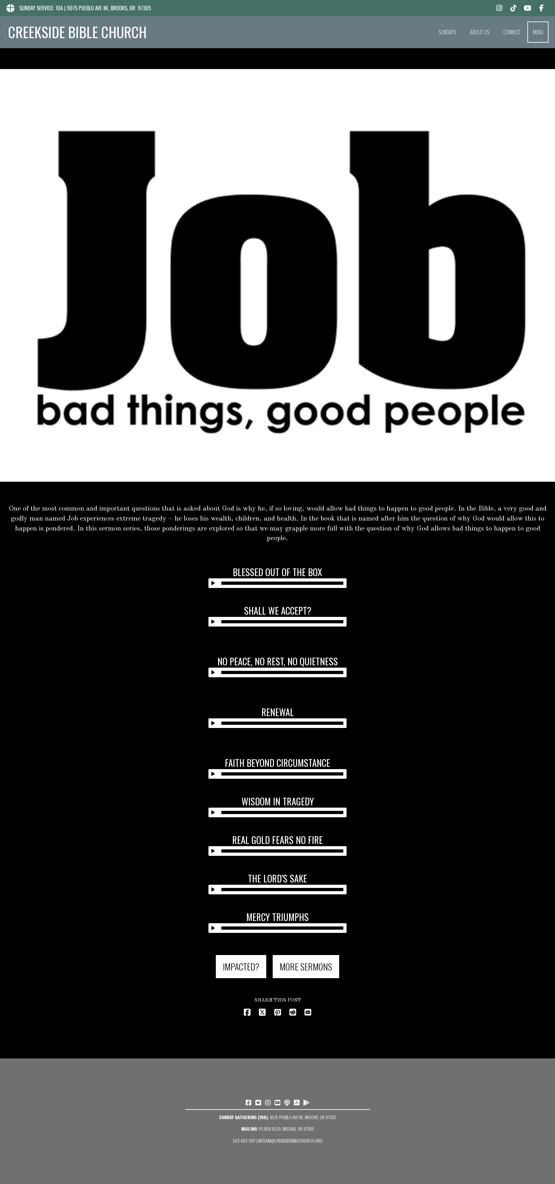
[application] (277, 583)
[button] (538, 32)
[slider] (282, 583)
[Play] (213, 583)
